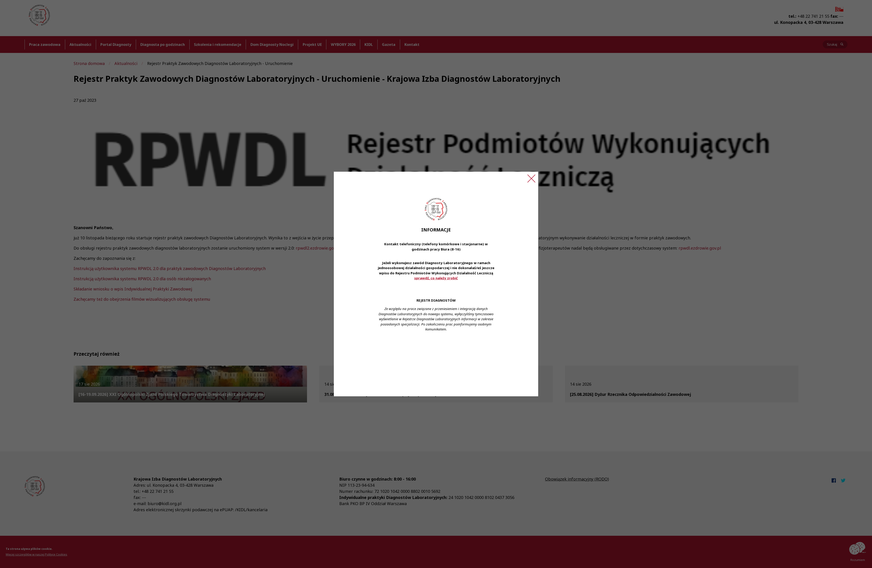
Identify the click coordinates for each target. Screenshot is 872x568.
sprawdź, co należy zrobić (436, 278)
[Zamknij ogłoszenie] (531, 178)
